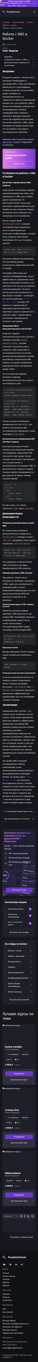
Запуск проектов (15, 972)
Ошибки (11, 967)
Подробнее (19, 1073)
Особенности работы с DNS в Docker (17, 60)
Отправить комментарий (21, 1237)
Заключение (9, 65)
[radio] (21, 1216)
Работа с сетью (15, 951)
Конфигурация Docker (18, 978)
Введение (8, 57)
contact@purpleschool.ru (12, 1348)
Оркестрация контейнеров (14, 985)
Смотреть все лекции (19, 932)
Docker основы (15, 992)
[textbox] (19, 1223)
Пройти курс (19, 163)
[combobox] (11, 1216)
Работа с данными (16, 956)
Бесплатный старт (19, 1080)
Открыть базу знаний (19, 999)
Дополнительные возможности (17, 63)
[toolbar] (19, 1216)
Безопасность (14, 961)
